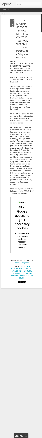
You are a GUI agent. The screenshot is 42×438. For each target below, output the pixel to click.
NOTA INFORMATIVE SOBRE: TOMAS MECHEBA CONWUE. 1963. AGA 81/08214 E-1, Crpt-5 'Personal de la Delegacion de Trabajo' (22, 39)
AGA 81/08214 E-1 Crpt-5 (21, 271)
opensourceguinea (22, 263)
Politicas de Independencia (22, 273)
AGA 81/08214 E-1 (26, 268)
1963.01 (23, 266)
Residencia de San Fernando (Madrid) (22, 276)
